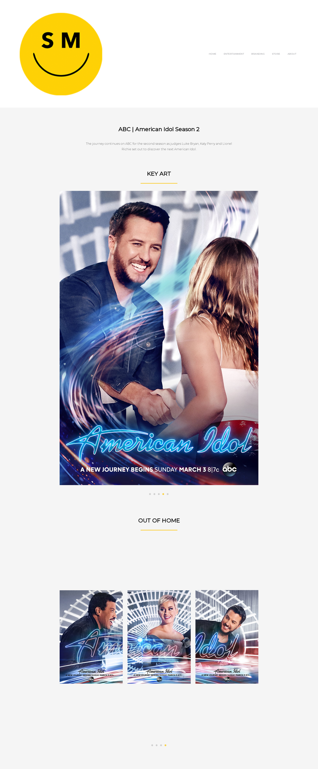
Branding (258, 53)
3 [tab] (159, 494)
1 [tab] (150, 494)
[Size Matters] (60, 54)
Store (276, 53)
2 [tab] (154, 494)
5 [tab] (168, 494)
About (292, 53)
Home (212, 53)
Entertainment (234, 53)
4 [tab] (163, 494)
